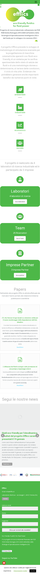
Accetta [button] (33, 571)
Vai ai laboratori (20, 202)
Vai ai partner (20, 275)
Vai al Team (20, 238)
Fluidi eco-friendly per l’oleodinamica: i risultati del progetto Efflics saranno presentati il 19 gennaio (20, 436)
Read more (6, 464)
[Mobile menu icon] (36, 2)
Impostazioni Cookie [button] (20, 571)
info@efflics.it (10, 491)
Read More (20, 347)
